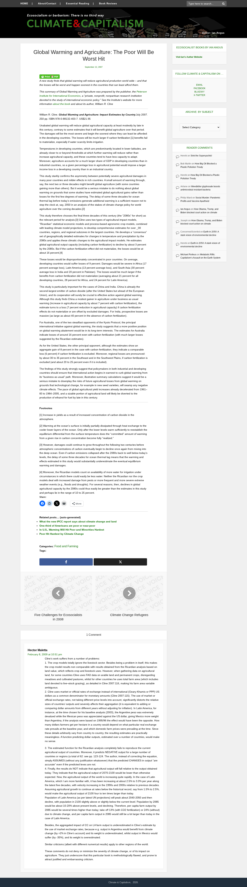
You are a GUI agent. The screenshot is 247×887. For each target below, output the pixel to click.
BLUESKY (199, 92)
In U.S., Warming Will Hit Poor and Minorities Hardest (71, 529)
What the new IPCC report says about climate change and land (78, 521)
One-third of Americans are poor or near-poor (67, 525)
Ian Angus (185, 209)
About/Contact (47, 3)
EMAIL (199, 85)
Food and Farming (66, 546)
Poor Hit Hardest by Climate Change (61, 533)
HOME (24, 3)
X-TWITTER (199, 95)
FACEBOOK (199, 88)
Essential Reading (77, 3)
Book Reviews (108, 3)
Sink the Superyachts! (201, 155)
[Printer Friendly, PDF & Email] (49, 76)
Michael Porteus (188, 254)
